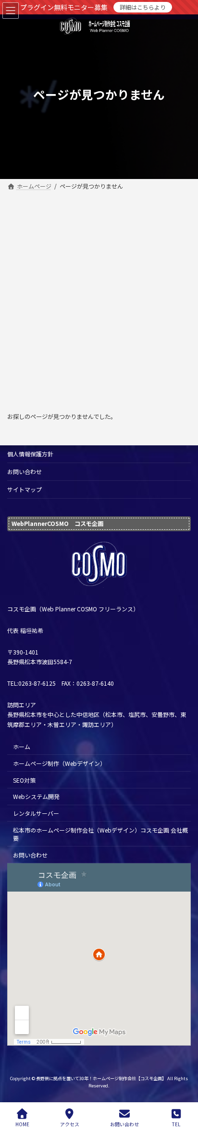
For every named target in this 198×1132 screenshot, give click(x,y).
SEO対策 (24, 779)
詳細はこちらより (143, 7)
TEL (176, 1123)
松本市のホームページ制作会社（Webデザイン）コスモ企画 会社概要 (100, 834)
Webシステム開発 (36, 796)
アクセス (69, 1123)
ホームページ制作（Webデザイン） (59, 763)
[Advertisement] (99, 296)
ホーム (21, 746)
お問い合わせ (24, 471)
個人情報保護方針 (30, 454)
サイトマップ (24, 489)
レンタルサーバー (36, 813)
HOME (22, 1123)
